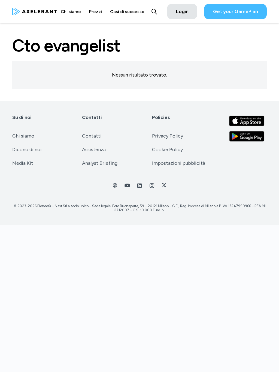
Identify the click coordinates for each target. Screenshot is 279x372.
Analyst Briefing (99, 163)
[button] (154, 12)
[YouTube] (127, 185)
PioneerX (44, 206)
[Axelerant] (34, 11)
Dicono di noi (27, 150)
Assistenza (94, 150)
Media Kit (22, 163)
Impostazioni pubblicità (178, 163)
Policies (161, 117)
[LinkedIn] (140, 185)
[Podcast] (115, 185)
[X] (164, 185)
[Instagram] (152, 185)
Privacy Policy (167, 136)
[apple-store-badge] (247, 121)
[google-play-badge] (247, 136)
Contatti (92, 117)
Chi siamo (23, 136)
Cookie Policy (167, 150)
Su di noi (22, 117)
